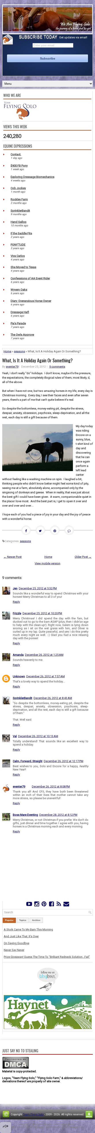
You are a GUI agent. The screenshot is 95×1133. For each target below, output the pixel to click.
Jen (15, 588)
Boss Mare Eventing (25, 814)
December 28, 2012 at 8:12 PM (58, 814)
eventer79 (12, 366)
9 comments (57, 366)
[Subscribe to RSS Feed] (58, 905)
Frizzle (17, 613)
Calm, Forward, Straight (27, 761)
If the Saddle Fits (21, 233)
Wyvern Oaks (19, 289)
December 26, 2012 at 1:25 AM (44, 654)
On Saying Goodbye (16, 943)
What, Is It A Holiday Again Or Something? (37, 360)
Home (7, 351)
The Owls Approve (22, 334)
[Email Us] (66, 905)
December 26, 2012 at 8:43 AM (53, 698)
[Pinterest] (44, 905)
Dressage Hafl (20, 312)
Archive (36, 920)
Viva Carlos (18, 255)
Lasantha (71, 1124)
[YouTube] (29, 905)
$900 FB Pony (19, 165)
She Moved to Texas (23, 267)
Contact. (16, 154)
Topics (22, 920)
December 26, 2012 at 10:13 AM (38, 736)
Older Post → (83, 556)
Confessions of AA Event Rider (30, 278)
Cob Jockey (18, 188)
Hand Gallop (19, 222)
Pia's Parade (18, 323)
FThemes (35, 1124)
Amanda (18, 654)
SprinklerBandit (20, 210)
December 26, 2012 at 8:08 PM (51, 786)
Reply (16, 601)
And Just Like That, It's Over (21, 936)
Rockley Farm (19, 199)
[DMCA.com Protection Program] (15, 1068)
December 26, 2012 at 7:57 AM (45, 676)
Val (15, 736)
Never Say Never (14, 950)
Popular (9, 920)
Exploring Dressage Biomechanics (32, 176)
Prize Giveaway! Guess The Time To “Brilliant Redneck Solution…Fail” (47, 956)
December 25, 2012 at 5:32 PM (38, 588)
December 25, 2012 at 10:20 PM (42, 613)
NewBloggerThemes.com (68, 1127)
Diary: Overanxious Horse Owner (31, 301)
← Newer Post (13, 556)
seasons (19, 351)
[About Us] (19, 118)
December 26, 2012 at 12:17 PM (63, 761)
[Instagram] (36, 905)
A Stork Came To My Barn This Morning (28, 929)
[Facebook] (51, 905)
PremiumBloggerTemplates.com (31, 1127)
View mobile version (47, 563)
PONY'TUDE (18, 244)
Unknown (19, 676)
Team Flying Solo (33, 1114)
